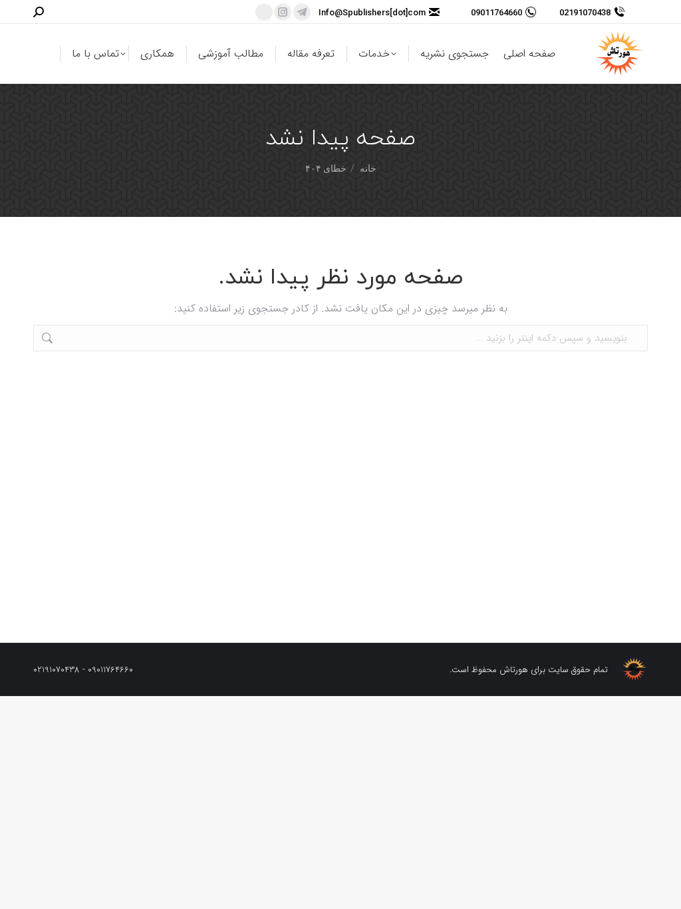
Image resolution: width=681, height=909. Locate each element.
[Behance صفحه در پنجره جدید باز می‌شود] (264, 12)
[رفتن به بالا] (661, 889)
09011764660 (496, 12)
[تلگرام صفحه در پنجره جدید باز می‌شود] (302, 12)
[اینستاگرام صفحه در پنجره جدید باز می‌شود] (282, 12)
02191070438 (585, 12)
